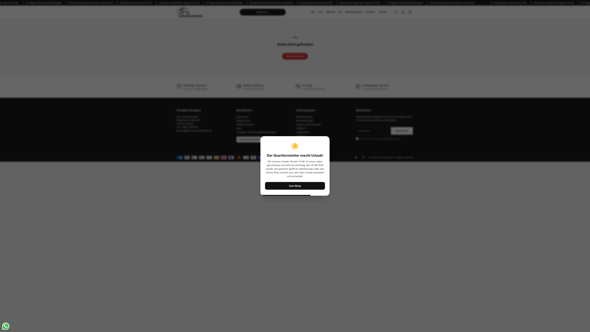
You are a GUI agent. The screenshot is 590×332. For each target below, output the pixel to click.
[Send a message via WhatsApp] (6, 326)
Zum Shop (295, 185)
